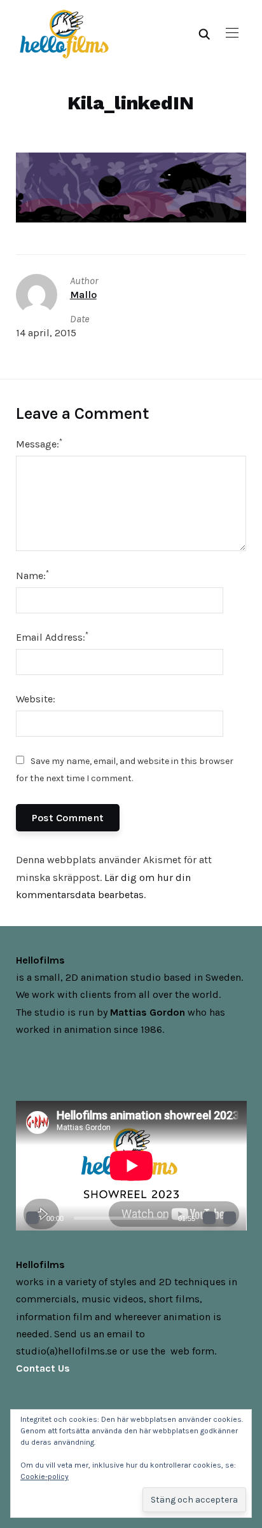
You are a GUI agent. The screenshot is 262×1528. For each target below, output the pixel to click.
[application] (131, 1166)
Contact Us (43, 1368)
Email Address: (52, 636)
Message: (39, 443)
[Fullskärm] (229, 1217)
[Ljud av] (209, 1217)
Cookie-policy (44, 1476)
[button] (232, 33)
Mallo (83, 295)
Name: (32, 575)
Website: (35, 699)
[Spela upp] (32, 1217)
